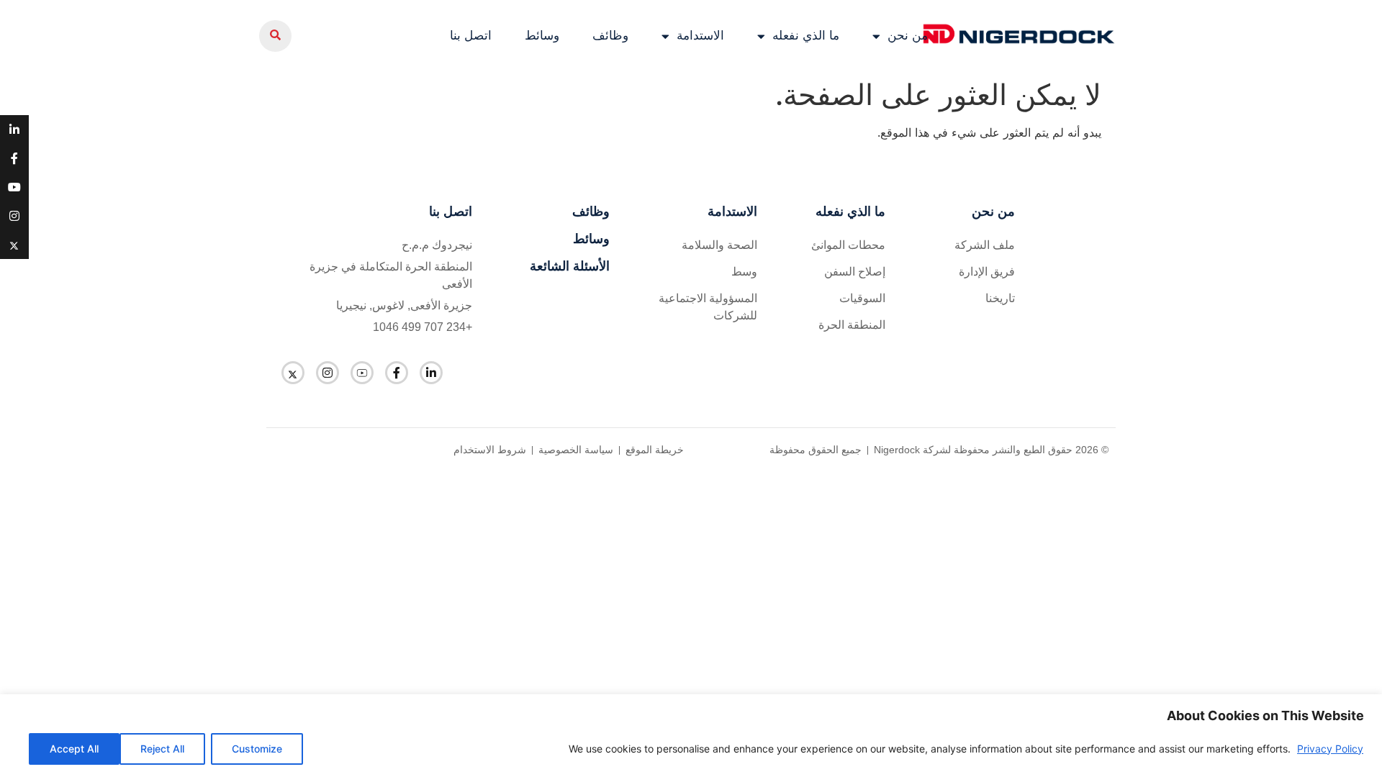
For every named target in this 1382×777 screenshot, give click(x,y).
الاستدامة (700, 35)
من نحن (908, 35)
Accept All (74, 748)
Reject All (162, 748)
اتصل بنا (471, 35)
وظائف (610, 35)
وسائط (542, 35)
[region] (691, 735)
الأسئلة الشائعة (570, 266)
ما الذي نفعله (805, 35)
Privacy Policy (1330, 748)
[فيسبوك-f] (396, 372)
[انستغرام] (327, 372)
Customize (257, 748)
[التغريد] (292, 372)
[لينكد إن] (431, 372)
